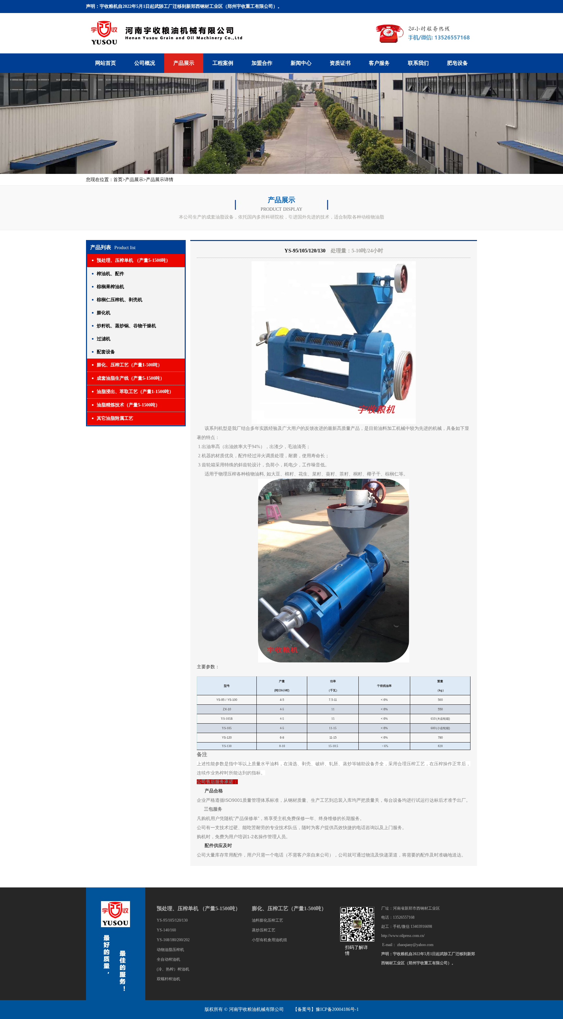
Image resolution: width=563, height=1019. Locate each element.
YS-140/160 (166, 930)
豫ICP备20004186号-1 (337, 1009)
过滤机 (103, 338)
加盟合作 (262, 63)
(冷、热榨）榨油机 (173, 969)
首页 (118, 179)
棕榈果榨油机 (110, 286)
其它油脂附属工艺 (115, 418)
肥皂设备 (457, 63)
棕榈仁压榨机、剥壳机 (119, 299)
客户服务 (379, 63)
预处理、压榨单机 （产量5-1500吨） (133, 260)
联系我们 (418, 63)
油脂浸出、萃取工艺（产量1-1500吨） (135, 391)
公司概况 (144, 63)
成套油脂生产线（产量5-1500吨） (131, 378)
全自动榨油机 (168, 959)
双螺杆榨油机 (168, 979)
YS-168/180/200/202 (173, 940)
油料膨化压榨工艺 (267, 920)
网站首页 (105, 63)
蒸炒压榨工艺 (263, 930)
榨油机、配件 (110, 273)
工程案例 (222, 63)
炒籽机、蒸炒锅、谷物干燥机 (126, 325)
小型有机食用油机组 (269, 940)
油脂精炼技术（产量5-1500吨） (128, 405)
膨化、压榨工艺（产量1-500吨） (129, 364)
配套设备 (106, 351)
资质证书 (340, 63)
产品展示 (183, 63)
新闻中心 (301, 63)
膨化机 (103, 312)
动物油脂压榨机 (170, 949)
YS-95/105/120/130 (172, 920)
